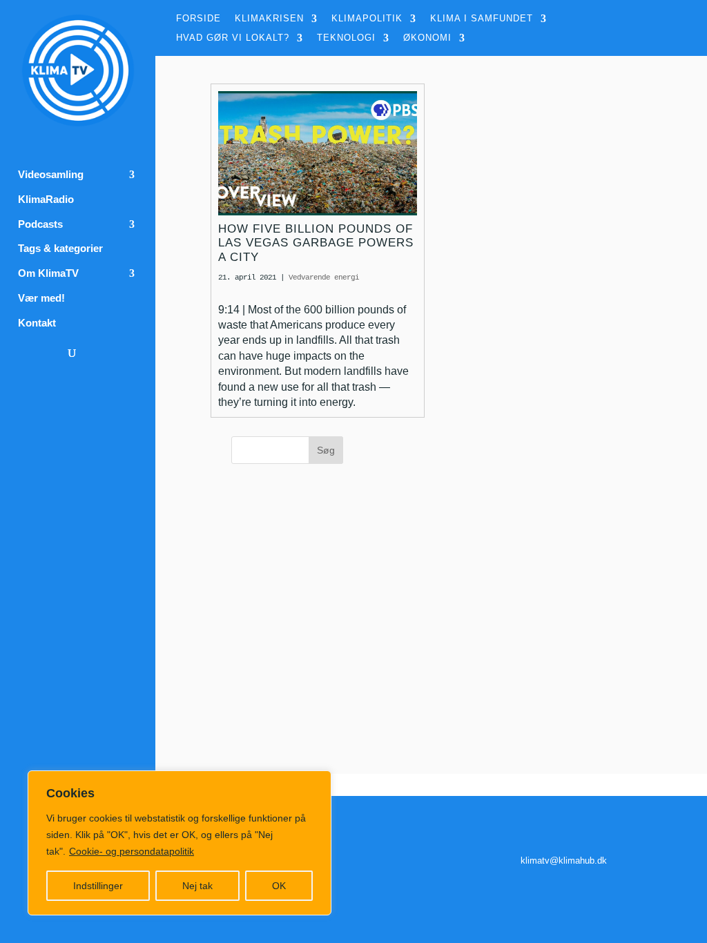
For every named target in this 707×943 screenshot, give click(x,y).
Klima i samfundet (481, 18)
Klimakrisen (269, 18)
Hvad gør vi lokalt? (232, 38)
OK (279, 885)
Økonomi (427, 38)
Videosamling (51, 174)
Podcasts (40, 224)
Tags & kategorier (60, 248)
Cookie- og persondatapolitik (131, 851)
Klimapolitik (367, 18)
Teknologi (346, 38)
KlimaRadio (46, 199)
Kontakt (37, 323)
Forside (198, 18)
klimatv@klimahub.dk (564, 860)
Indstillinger (98, 885)
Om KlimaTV (48, 273)
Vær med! (41, 298)
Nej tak (197, 885)
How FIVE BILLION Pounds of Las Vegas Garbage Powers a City (316, 243)
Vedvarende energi (324, 277)
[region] (179, 842)
